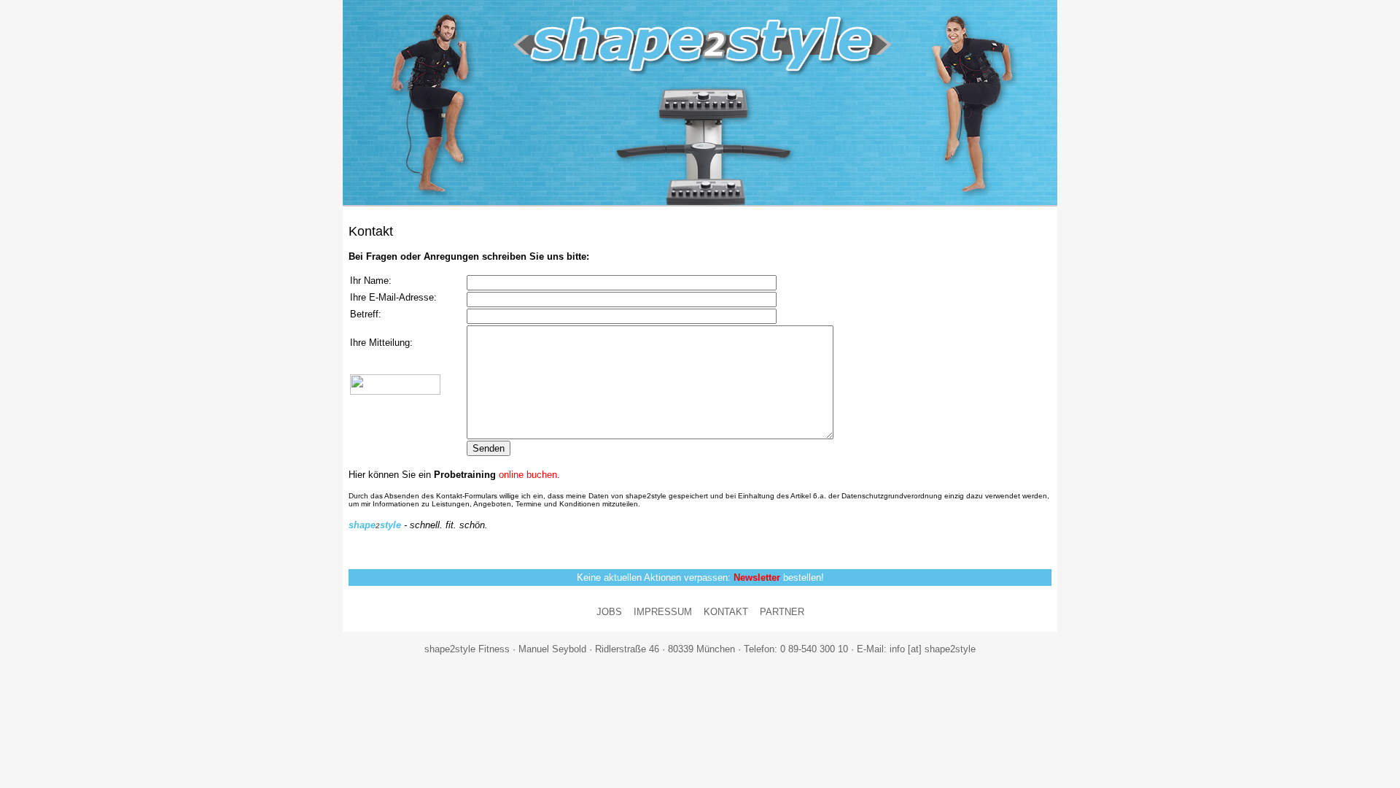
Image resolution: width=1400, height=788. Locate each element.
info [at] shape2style (933, 649)
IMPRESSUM (663, 611)
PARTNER (782, 611)
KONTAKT (726, 611)
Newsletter (757, 577)
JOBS (609, 611)
